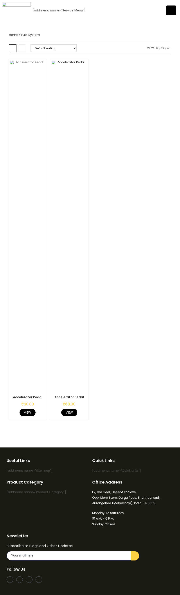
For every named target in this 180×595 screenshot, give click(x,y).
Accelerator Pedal (27, 397)
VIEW (27, 412)
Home (13, 35)
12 (157, 48)
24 (162, 48)
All (169, 48)
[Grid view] (12, 48)
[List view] (22, 48)
